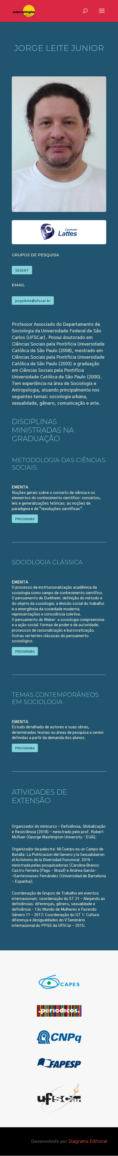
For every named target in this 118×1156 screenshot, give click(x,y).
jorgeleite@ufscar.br (32, 301)
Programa (25, 519)
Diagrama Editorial (87, 1141)
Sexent (22, 270)
